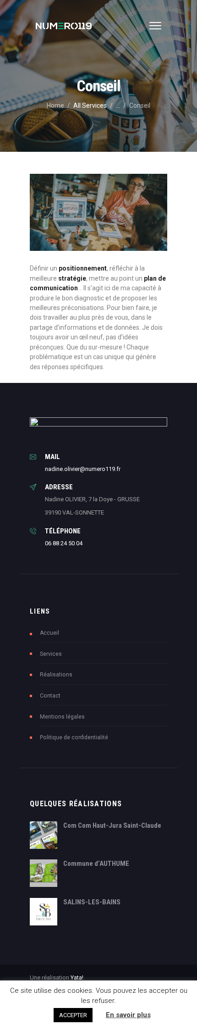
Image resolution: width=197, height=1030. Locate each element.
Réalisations (56, 674)
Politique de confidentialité (74, 737)
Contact (50, 695)
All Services (90, 105)
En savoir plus (128, 1015)
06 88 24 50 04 (63, 543)
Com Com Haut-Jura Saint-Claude (112, 825)
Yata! (77, 977)
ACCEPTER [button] (73, 1015)
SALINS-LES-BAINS (91, 902)
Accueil (49, 633)
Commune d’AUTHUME (96, 863)
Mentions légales (62, 717)
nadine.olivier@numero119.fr (82, 468)
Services (51, 654)
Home (55, 105)
